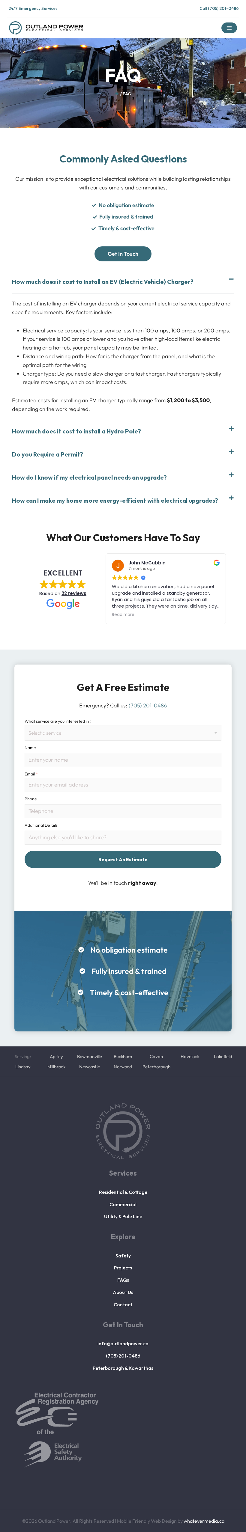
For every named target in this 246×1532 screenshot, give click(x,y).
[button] (123, 281)
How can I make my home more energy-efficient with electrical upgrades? (115, 500)
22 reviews (74, 593)
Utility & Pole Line (123, 1216)
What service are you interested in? (58, 721)
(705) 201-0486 (123, 1356)
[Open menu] (229, 27)
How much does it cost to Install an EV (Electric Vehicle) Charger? (103, 281)
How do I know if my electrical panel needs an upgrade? (89, 477)
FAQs (123, 1280)
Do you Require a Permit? (47, 454)
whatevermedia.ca (204, 1521)
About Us (123, 1292)
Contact (123, 1304)
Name (30, 747)
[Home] (117, 94)
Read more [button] (123, 614)
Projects (123, 1268)
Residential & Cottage (123, 1192)
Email (31, 774)
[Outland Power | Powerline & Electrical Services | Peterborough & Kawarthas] (46, 27)
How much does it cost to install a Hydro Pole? (76, 431)
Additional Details (41, 825)
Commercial (123, 1204)
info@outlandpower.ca (123, 1343)
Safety (123, 1256)
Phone (31, 799)
